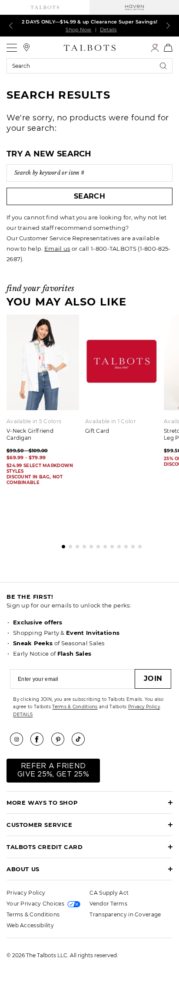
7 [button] (103, 544)
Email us (57, 248)
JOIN (153, 678)
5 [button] (89, 544)
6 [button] (96, 544)
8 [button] (110, 544)
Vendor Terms (108, 903)
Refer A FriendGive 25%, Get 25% (53, 770)
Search (89, 196)
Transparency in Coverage (125, 914)
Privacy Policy (144, 707)
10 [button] (124, 544)
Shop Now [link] (78, 30)
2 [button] (68, 544)
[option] (124, 377)
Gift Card (97, 431)
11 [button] (131, 544)
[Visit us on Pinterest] (60, 739)
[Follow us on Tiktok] (81, 739)
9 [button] (117, 544)
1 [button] (61, 544)
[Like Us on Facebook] (40, 739)
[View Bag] (168, 48)
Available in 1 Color (110, 421)
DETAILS (23, 714)
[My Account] (155, 48)
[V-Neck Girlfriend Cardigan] (43, 362)
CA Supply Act (109, 892)
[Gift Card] (121, 362)
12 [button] (137, 544)
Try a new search (49, 154)
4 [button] (82, 544)
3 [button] (75, 544)
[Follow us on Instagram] (19, 739)
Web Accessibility (30, 925)
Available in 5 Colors (34, 421)
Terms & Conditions (74, 707)
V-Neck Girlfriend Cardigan (30, 434)
